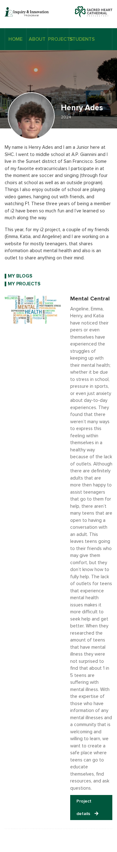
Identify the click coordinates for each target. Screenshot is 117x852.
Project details (83, 807)
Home (15, 39)
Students (79, 39)
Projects (58, 39)
